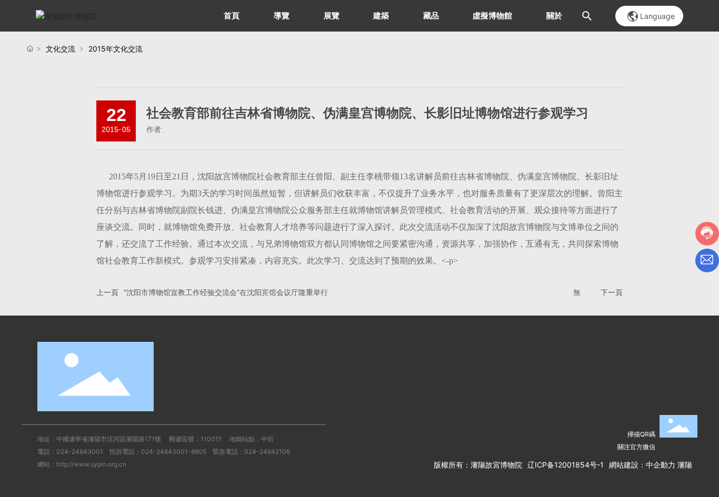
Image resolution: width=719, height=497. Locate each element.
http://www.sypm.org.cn (91, 464)
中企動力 (660, 464)
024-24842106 (267, 451)
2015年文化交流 (115, 48)
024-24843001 (79, 451)
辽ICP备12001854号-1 (565, 464)
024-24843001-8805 (173, 451)
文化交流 (60, 48)
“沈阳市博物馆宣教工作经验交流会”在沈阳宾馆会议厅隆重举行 (226, 292)
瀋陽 (684, 464)
